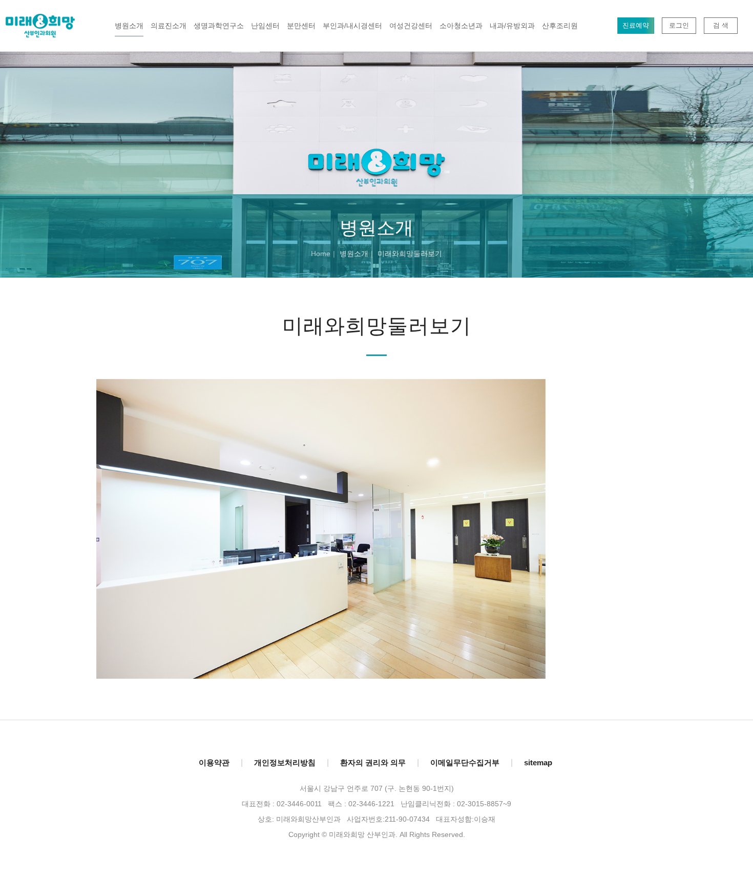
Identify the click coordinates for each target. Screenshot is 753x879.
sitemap (538, 762)
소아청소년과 (461, 26)
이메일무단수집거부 (464, 762)
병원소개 (129, 26)
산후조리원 (560, 26)
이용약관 (214, 762)
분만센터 (301, 26)
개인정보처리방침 (285, 762)
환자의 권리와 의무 (373, 762)
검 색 (721, 25)
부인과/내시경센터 (352, 26)
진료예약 (635, 25)
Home (320, 253)
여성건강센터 (410, 26)
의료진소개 (168, 26)
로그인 (679, 25)
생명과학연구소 (219, 26)
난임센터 (265, 26)
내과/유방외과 (512, 26)
